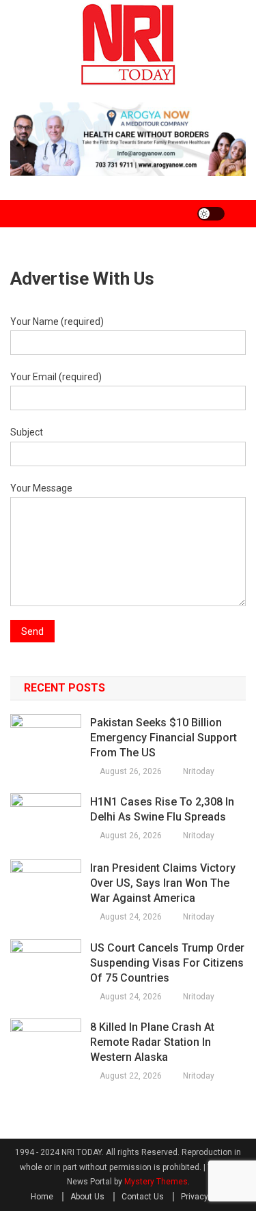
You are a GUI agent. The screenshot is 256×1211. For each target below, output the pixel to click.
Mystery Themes (156, 1181)
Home (42, 1196)
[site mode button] (211, 213)
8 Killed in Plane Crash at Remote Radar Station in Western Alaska (152, 1042)
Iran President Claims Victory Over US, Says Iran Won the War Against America (163, 882)
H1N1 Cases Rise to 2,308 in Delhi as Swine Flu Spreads (162, 809)
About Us (87, 1196)
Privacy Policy (207, 1196)
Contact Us (143, 1196)
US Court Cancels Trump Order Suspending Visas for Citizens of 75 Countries (167, 962)
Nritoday (198, 771)
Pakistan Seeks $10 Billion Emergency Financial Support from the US (163, 737)
